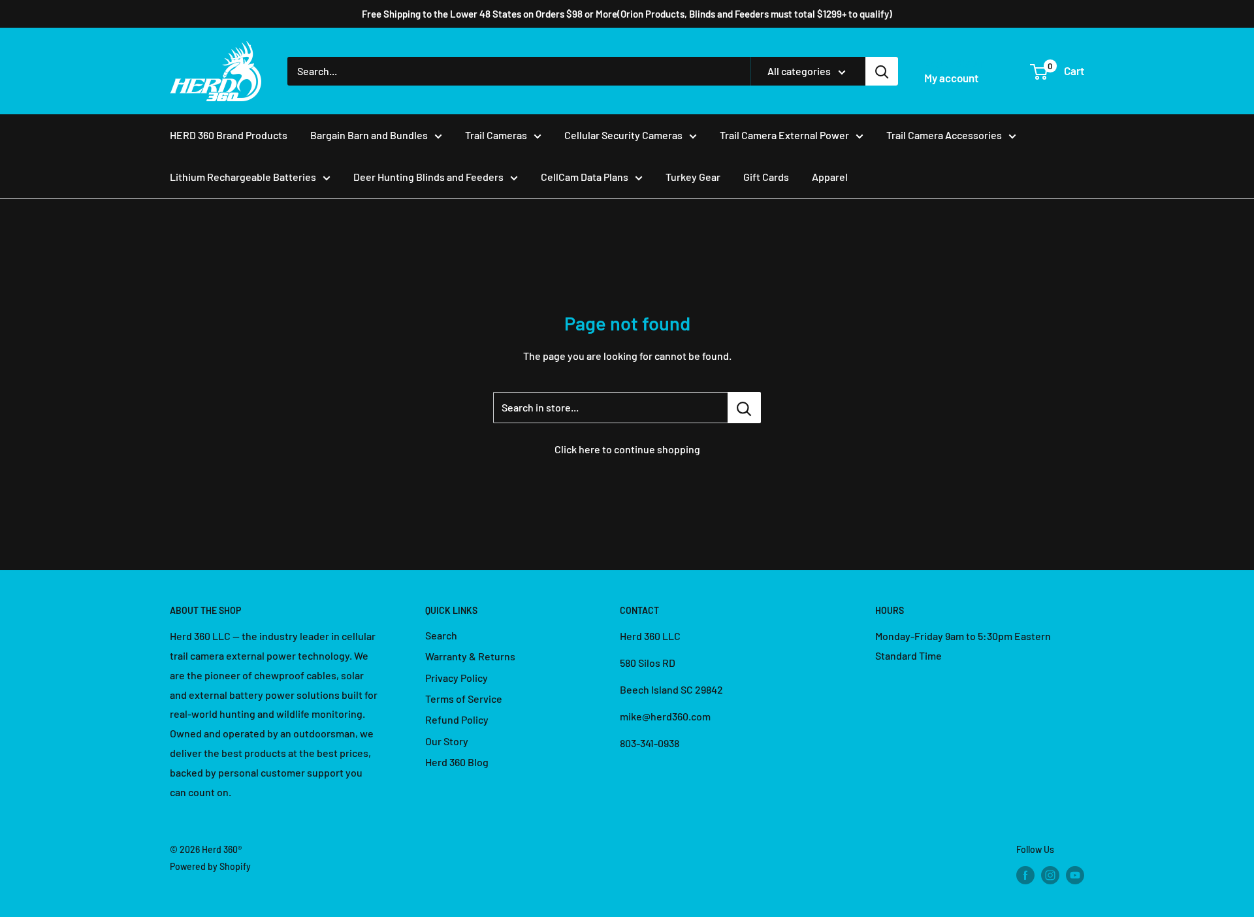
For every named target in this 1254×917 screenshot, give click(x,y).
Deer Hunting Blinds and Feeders (428, 176)
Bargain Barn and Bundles (369, 135)
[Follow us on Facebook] (1025, 874)
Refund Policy (457, 719)
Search (441, 635)
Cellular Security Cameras (623, 135)
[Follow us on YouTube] (1075, 874)
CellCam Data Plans (584, 176)
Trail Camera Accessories (944, 135)
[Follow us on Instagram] (1050, 874)
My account (951, 77)
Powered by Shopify (210, 866)
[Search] (881, 71)
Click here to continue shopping (627, 449)
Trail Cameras (496, 135)
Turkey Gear (693, 176)
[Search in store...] (744, 407)
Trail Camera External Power (784, 135)
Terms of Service (463, 698)
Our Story (446, 741)
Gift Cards (766, 176)
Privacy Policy (456, 677)
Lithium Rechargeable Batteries (243, 176)
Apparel (830, 176)
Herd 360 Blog (457, 762)
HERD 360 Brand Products (228, 135)
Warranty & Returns (470, 656)
